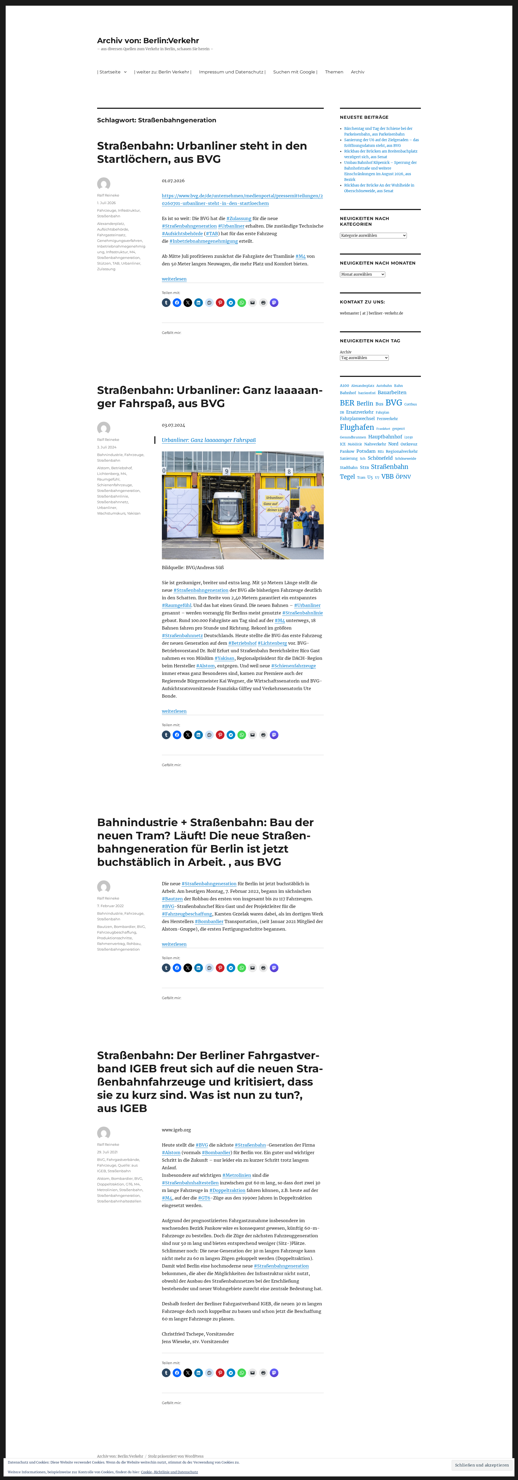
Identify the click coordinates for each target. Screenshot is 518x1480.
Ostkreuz (409, 444)
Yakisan (134, 513)
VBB (387, 476)
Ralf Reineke (108, 195)
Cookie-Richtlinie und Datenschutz (169, 1472)
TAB (116, 263)
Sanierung (349, 458)
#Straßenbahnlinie (302, 613)
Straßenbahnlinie (112, 496)
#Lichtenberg (272, 643)
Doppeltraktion (110, 1184)
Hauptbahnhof (385, 437)
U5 (370, 477)
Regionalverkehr (402, 451)
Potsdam (366, 451)
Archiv (345, 352)
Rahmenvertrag (111, 943)
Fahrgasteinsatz (111, 235)
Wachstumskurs (111, 513)
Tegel (347, 476)
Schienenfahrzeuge (114, 485)
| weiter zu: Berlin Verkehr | (163, 72)
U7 (377, 477)
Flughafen (357, 427)
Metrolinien (107, 1190)
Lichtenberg (108, 473)
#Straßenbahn (250, 1145)
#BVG (168, 906)
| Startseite (109, 72)
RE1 (381, 452)
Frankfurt (383, 429)
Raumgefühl (108, 479)
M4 (132, 252)
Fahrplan (382, 412)
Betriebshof (121, 468)
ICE (343, 444)
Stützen (104, 263)
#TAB (212, 233)
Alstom (103, 468)
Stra (364, 467)
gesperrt (398, 429)
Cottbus (410, 404)
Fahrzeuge (106, 210)
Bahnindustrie (110, 454)
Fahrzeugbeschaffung (116, 932)
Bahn (398, 386)
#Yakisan (224, 658)
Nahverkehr (375, 444)
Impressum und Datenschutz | (232, 72)
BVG (141, 926)
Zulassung (106, 269)
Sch (363, 459)
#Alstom (205, 665)
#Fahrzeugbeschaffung (187, 914)
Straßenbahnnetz (112, 502)
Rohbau (134, 943)
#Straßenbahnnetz (182, 635)
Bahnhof (348, 392)
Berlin (365, 403)
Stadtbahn (349, 467)
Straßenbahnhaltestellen (119, 1201)
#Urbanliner (231, 226)
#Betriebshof (242, 643)
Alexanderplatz (110, 223)
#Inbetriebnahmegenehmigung (203, 241)
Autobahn (384, 386)
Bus (379, 404)
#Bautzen (172, 898)
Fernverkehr (387, 419)
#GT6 (204, 1198)
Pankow (347, 451)
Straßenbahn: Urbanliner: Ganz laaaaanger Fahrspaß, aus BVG (210, 396)
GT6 (129, 1184)
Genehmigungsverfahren (119, 240)
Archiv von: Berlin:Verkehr (148, 40)
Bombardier (124, 926)
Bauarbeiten (392, 393)
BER (347, 402)
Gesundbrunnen (353, 437)
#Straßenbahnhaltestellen (190, 1182)
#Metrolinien (236, 1175)
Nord (393, 444)
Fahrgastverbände (123, 1159)
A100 (344, 385)
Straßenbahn (108, 216)
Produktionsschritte (114, 938)
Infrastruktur (129, 210)
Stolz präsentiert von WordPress (176, 1456)
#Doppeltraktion (227, 1190)
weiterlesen (174, 279)
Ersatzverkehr (360, 412)
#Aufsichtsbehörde (182, 233)
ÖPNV (403, 477)
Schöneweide (405, 459)
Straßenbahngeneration (118, 257)
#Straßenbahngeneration (189, 226)
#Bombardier (209, 921)
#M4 (300, 256)
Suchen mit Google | (295, 72)
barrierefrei (367, 393)
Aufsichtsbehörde (112, 229)
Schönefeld (380, 458)
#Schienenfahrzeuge (293, 665)
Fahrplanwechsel (357, 418)
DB (342, 412)
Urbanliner (130, 263)
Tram (361, 477)
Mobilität (355, 444)
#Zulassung (238, 218)
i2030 (408, 437)
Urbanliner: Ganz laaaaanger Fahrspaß (209, 440)
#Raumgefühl (176, 605)
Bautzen (104, 926)
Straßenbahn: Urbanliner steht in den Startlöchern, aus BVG (202, 152)
